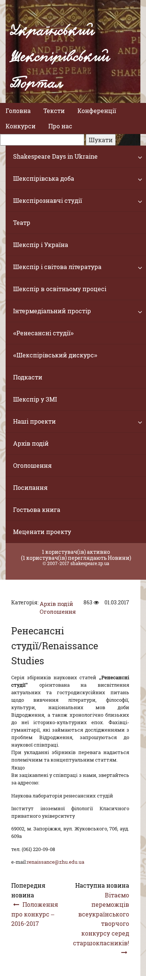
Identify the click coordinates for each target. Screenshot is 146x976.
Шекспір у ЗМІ (35, 399)
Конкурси (21, 126)
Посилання (30, 487)
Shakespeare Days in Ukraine (55, 156)
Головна (18, 111)
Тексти (54, 111)
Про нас (60, 126)
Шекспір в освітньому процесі (59, 289)
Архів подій (31, 443)
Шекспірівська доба (43, 178)
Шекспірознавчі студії (47, 200)
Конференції (96, 111)
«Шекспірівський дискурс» (55, 355)
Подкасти (27, 377)
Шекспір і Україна (40, 244)
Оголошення (32, 465)
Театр (21, 222)
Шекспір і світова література (57, 267)
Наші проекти (34, 421)
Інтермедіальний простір (52, 311)
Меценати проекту (42, 532)
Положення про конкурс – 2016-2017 (34, 913)
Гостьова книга (36, 509)
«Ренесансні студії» (43, 333)
